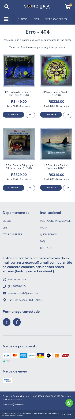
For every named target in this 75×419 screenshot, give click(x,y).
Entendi (67, 414)
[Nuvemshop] (13, 405)
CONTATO (46, 248)
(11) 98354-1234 (17, 286)
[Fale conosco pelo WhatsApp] (69, 403)
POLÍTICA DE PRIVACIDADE (55, 221)
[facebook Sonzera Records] (17, 322)
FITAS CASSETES (56, 19)
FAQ (42, 241)
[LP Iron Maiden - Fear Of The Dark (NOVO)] (30, 115)
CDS (36, 19)
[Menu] (6, 19)
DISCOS (23, 19)
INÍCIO (43, 227)
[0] (68, 8)
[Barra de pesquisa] (7, 7)
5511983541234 (17, 279)
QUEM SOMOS (48, 234)
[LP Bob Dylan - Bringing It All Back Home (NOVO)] (30, 188)
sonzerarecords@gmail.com (23, 293)
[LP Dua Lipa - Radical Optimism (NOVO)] (67, 188)
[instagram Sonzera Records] (6, 322)
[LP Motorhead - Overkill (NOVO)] (67, 115)
